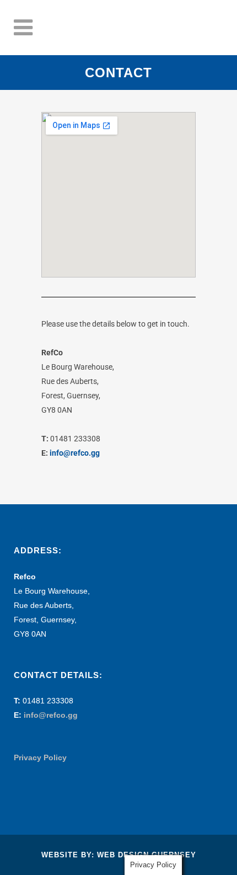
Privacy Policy (40, 757)
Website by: (69, 855)
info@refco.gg (75, 453)
